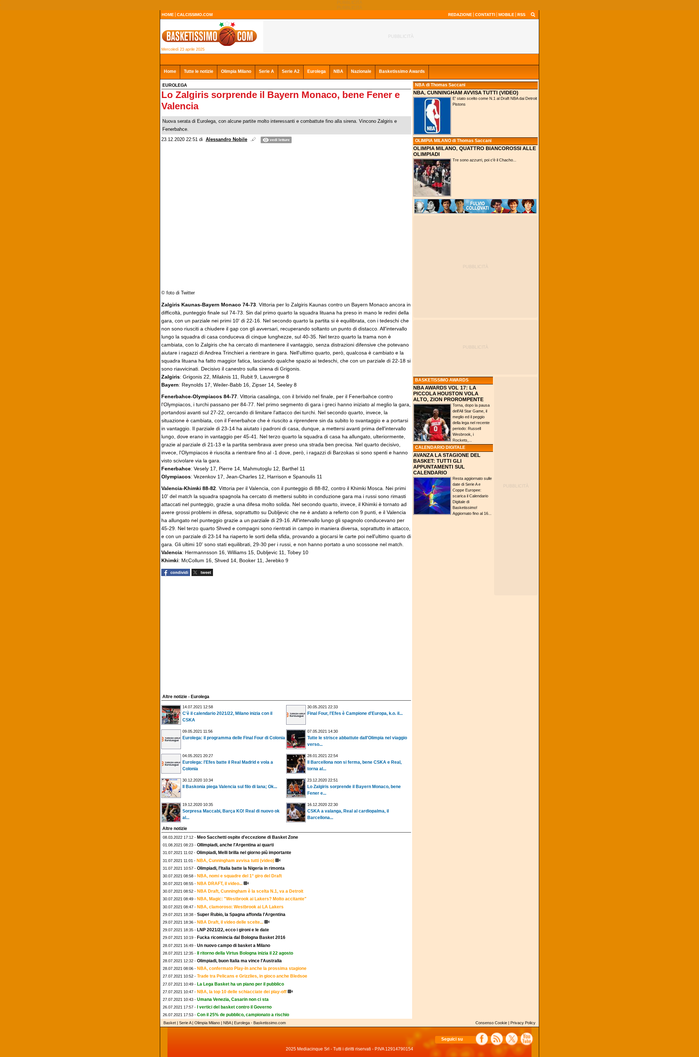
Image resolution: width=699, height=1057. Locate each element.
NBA (338, 71)
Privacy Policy (523, 1023)
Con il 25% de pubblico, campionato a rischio (243, 1014)
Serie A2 (291, 71)
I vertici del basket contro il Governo (234, 1007)
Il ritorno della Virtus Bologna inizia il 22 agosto (245, 953)
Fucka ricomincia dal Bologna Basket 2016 (241, 937)
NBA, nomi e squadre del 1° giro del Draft (239, 875)
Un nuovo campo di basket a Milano (233, 945)
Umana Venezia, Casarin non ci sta (233, 999)
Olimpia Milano (236, 71)
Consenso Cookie (491, 1023)
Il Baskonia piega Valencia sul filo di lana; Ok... (229, 786)
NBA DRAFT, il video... (219, 883)
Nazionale (361, 71)
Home (170, 71)
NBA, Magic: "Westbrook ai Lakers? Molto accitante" (252, 898)
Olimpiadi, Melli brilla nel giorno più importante (244, 852)
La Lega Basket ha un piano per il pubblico (240, 984)
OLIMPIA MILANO (433, 140)
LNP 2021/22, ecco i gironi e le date (233, 929)
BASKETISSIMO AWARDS (442, 380)
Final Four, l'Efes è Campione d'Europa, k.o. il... (355, 713)
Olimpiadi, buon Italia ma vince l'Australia (239, 960)
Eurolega (316, 71)
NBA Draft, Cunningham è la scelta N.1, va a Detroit (250, 891)
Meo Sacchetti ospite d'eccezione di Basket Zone (247, 837)
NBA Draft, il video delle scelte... (230, 922)
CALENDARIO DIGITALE (440, 447)
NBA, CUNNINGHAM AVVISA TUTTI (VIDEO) (465, 92)
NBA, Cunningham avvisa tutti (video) (235, 860)
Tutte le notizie (198, 71)
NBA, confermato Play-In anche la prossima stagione (252, 968)
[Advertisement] (215, 634)
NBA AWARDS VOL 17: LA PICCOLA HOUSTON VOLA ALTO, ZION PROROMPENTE (448, 393)
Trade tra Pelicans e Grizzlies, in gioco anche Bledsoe (252, 976)
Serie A (266, 71)
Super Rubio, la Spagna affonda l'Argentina (241, 914)
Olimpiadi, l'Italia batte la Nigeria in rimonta (241, 868)
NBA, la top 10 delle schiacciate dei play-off (242, 991)
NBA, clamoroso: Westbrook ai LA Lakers (240, 906)
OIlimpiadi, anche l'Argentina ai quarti (235, 844)
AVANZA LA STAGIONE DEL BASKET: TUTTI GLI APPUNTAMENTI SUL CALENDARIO (447, 463)
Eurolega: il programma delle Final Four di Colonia (233, 737)
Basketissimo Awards (402, 71)
